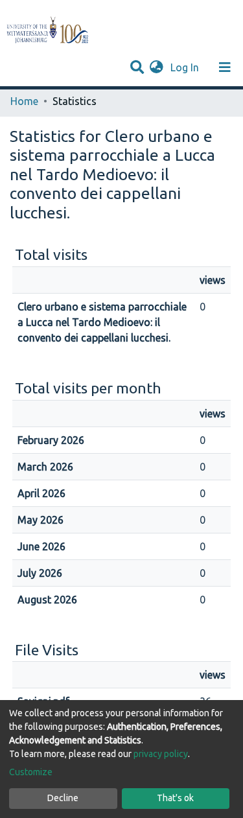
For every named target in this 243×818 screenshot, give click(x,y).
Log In (186, 67)
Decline (62, 798)
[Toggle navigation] (225, 67)
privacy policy (160, 754)
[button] (156, 67)
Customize (30, 772)
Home (24, 101)
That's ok (175, 798)
